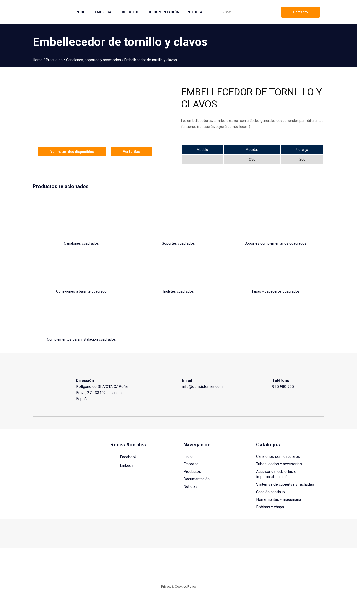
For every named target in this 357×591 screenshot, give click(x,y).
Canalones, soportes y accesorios (93, 60)
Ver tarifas (131, 152)
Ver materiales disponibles (72, 152)
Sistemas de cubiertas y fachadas (285, 484)
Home (37, 60)
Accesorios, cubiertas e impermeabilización (276, 474)
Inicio (188, 456)
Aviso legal (251, 568)
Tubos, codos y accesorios (279, 464)
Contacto (300, 12)
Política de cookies (276, 568)
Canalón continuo (270, 492)
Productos (54, 60)
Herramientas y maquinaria (278, 499)
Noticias (190, 486)
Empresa (190, 464)
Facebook (128, 457)
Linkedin (126, 465)
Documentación (196, 479)
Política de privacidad (308, 568)
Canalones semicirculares (278, 456)
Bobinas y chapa (270, 507)
